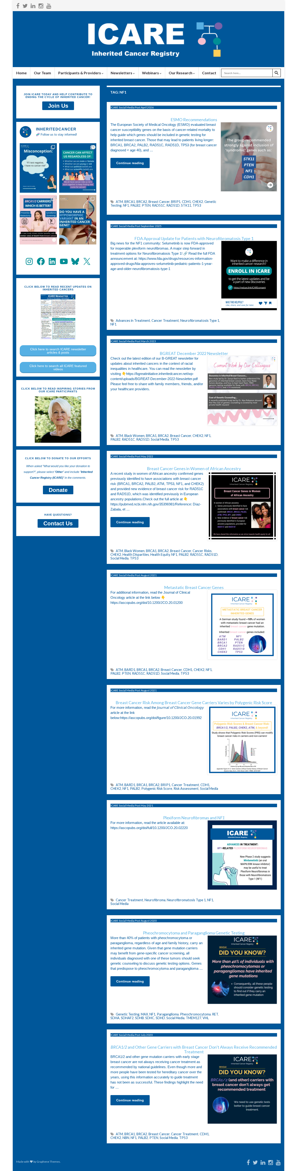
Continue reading (130, 163)
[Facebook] (17, 5)
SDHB (139, 1018)
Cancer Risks (202, 551)
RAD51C (158, 205)
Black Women (134, 436)
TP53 (197, 205)
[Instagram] (41, 5)
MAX (144, 1014)
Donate (58, 490)
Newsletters (122, 73)
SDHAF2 (127, 1018)
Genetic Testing (127, 1014)
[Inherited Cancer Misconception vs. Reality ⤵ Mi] (38, 168)
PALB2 (135, 205)
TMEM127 (193, 1018)
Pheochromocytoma (195, 1014)
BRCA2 (141, 202)
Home (21, 73)
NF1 (126, 205)
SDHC (149, 1018)
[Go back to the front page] (148, 39)
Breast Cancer (159, 202)
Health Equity (160, 554)
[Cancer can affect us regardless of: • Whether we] (77, 168)
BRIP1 (176, 202)
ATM (119, 202)
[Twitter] (25, 5)
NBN (126, 1138)
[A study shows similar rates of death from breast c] (38, 219)
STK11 (186, 205)
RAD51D (173, 205)
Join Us (58, 106)
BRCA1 (129, 202)
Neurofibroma (155, 900)
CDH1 (186, 202)
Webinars (151, 73)
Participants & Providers (80, 73)
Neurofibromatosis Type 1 (199, 320)
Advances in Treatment (133, 320)
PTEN (146, 205)
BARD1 (129, 670)
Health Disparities (136, 554)
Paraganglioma (168, 1014)
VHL (206, 1018)
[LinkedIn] (33, 5)
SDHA (114, 1018)
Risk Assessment (186, 788)
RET (215, 1014)
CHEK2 (197, 202)
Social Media (160, 439)
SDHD (160, 1018)
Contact (209, 73)
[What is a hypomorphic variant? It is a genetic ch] (77, 219)
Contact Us (58, 523)
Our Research (181, 73)
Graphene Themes (48, 1161)
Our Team (42, 73)
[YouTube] (48, 5)
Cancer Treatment (165, 320)
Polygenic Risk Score (156, 788)
